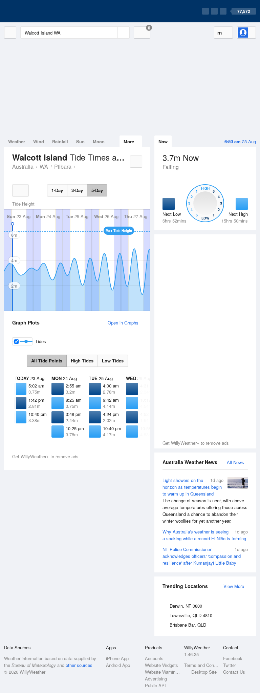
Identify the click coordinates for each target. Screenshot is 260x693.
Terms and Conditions (201, 665)
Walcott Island (78, 166)
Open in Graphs (123, 322)
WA (44, 166)
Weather (16, 141)
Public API (155, 685)
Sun (80, 141)
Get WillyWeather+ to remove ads (195, 443)
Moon (99, 141)
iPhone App (117, 658)
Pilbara (62, 166)
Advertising (156, 678)
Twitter (229, 665)
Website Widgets (161, 665)
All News (235, 462)
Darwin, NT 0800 (186, 606)
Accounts (154, 658)
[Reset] (111, 32)
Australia (23, 166)
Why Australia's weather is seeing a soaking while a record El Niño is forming (205, 535)
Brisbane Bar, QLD (188, 625)
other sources (79, 665)
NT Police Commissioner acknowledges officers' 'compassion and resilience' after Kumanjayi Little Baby (205, 556)
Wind (38, 141)
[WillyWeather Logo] (36, 11)
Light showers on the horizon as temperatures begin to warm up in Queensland (204, 500)
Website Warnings (162, 672)
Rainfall (60, 141)
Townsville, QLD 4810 (191, 615)
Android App (118, 665)
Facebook (232, 658)
